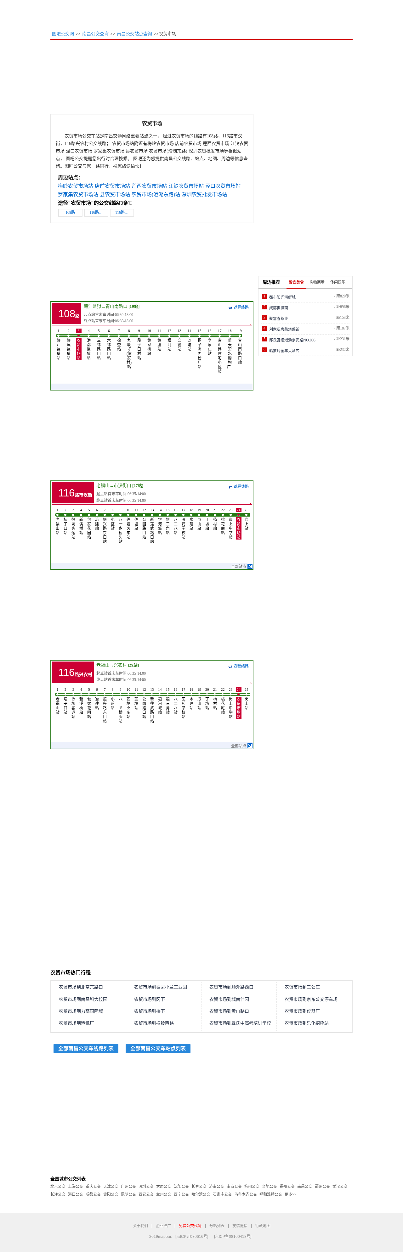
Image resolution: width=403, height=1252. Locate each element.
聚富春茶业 (278, 319)
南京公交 (234, 1186)
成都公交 (93, 1194)
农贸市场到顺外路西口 (231, 987)
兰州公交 (163, 1194)
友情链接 (239, 1226)
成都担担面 (278, 308)
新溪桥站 (81, 521)
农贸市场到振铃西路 (154, 1023)
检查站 (119, 340)
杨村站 (215, 519)
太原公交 (163, 1186)
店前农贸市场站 (112, 186)
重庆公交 (93, 1186)
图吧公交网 (63, 33)
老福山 (103, 485)
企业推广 (163, 1226)
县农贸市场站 (115, 194)
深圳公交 (146, 1186)
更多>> (291, 1194)
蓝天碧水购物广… (230, 349)
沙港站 (189, 340)
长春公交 (199, 1186)
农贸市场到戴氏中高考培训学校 (240, 1023)
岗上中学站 (231, 524)
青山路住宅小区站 (220, 351)
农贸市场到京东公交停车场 (311, 999)
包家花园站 (89, 524)
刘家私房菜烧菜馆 (284, 329)
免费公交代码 (190, 1226)
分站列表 (216, 1226)
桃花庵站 (223, 521)
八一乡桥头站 (120, 526)
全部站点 (238, 566)
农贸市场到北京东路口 (81, 987)
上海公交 (75, 1186)
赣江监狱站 (58, 344)
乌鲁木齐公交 (245, 1194)
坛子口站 (65, 521)
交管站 (179, 340)
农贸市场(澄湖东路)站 (156, 194)
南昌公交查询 (95, 33)
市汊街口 (122, 485)
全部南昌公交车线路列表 (86, 1048)
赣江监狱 (92, 306)
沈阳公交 (181, 1186)
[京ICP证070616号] (191, 1236)
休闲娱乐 (337, 282)
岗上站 (246, 519)
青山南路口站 (240, 347)
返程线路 (241, 307)
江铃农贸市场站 (186, 186)
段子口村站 (139, 344)
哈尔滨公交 (200, 1194)
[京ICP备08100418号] (232, 1236)
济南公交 (216, 1186)
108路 (70, 212)
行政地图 (262, 1226)
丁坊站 (207, 519)
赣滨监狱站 (69, 344)
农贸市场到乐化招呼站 (307, 1023)
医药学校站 (183, 524)
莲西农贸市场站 (149, 186)
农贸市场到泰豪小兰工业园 (160, 987)
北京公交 (57, 1186)
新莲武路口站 (152, 526)
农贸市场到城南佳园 (229, 999)
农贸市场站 (79, 344)
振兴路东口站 (105, 526)
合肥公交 (269, 1186)
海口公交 (75, 1194)
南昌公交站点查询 (134, 33)
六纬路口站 (109, 344)
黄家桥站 (149, 342)
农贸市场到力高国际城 (81, 1011)
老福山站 (58, 521)
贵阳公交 (110, 1194)
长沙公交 (57, 1194)
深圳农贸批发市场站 (204, 194)
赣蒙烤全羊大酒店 (284, 351)
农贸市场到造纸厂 (76, 1023)
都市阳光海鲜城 (282, 297)
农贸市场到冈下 (149, 999)
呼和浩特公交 (270, 1194)
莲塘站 (136, 519)
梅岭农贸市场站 (75, 186)
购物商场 (317, 282)
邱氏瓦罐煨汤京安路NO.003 (292, 340)
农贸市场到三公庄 (302, 987)
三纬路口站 (99, 344)
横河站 (169, 340)
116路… (96, 212)
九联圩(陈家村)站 (129, 349)
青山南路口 (116, 306)
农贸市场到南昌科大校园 (83, 999)
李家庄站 (210, 342)
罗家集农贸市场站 (78, 194)
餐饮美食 (296, 282)
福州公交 (287, 1186)
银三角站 (168, 521)
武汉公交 (340, 1186)
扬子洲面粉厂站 (200, 349)
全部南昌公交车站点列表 (158, 1048)
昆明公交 (128, 1194)
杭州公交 (251, 1186)
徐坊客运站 (73, 524)
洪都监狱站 (89, 344)
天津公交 (110, 1186)
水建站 (191, 519)
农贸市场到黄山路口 (229, 1011)
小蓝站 (113, 519)
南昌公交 (304, 1186)
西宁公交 (181, 1194)
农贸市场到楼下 (149, 1011)
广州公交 (128, 1186)
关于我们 (140, 1226)
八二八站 (176, 521)
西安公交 (146, 1194)
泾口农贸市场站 (223, 186)
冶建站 (97, 519)
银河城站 (160, 521)
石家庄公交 (222, 1194)
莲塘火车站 (128, 524)
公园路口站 (144, 524)
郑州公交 (322, 1186)
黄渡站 (159, 340)
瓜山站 (199, 519)
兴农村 (120, 665)
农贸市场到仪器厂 (302, 1011)
